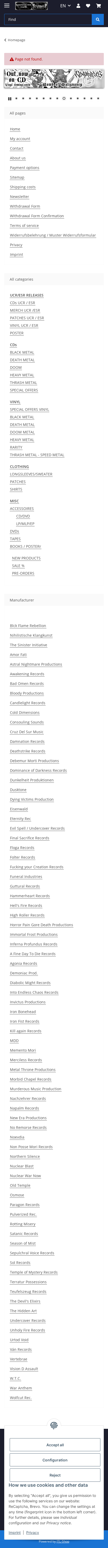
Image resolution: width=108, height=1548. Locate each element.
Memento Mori (23, 1050)
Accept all (55, 1445)
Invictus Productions (28, 1001)
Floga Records (22, 847)
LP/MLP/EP (25, 523)
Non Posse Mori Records (31, 1146)
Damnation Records (27, 741)
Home (15, 129)
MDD (14, 1040)
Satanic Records (24, 1233)
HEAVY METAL (22, 374)
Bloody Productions (27, 693)
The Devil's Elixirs (25, 1301)
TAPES (15, 538)
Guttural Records (25, 886)
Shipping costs (23, 186)
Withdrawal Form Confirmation (37, 215)
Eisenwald (19, 808)
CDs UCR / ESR (22, 302)
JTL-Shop (63, 1541)
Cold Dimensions (25, 712)
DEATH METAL (22, 359)
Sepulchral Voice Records (32, 1252)
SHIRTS (16, 489)
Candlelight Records (27, 702)
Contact (16, 148)
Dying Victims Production (32, 799)
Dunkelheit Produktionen (32, 780)
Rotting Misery (22, 1223)
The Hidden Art (23, 1310)
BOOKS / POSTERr (25, 546)
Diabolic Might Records (30, 982)
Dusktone (18, 789)
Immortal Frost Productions (34, 934)
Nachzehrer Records (28, 1098)
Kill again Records (25, 1030)
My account (20, 138)
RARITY (16, 447)
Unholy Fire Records (27, 1330)
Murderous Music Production (35, 1088)
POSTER (17, 332)
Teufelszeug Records (28, 1291)
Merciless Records (26, 1059)
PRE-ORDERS (23, 573)
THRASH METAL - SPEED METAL (37, 454)
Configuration (55, 1460)
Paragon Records (25, 1204)
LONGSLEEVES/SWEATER (31, 474)
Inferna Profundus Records (33, 944)
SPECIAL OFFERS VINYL (29, 409)
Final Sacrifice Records (29, 837)
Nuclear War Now (25, 1175)
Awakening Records (27, 673)
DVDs (14, 531)
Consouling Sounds (27, 722)
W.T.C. (15, 1378)
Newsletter (19, 196)
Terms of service (24, 225)
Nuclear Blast (22, 1166)
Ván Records (21, 1349)
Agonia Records (23, 963)
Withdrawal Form (25, 206)
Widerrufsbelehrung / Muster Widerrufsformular (53, 235)
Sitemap (17, 177)
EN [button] (63, 6)
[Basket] (98, 6)
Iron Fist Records (24, 1021)
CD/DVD (23, 516)
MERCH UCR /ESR (25, 310)
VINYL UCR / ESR (24, 325)
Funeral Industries (26, 876)
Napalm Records (24, 1108)
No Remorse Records (28, 1127)
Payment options (24, 167)
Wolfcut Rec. (21, 1397)
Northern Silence (25, 1156)
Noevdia (17, 1137)
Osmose (17, 1194)
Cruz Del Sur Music (27, 731)
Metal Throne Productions (33, 1069)
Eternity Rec (20, 818)
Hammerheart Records (30, 895)
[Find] (98, 19)
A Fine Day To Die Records (33, 953)
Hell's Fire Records (26, 905)
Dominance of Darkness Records (38, 770)
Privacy (32, 1532)
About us (18, 157)
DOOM (16, 367)
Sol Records (20, 1262)
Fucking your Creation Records (36, 866)
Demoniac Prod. (24, 973)
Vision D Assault (24, 1368)
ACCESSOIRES (22, 508)
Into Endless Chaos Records (34, 992)
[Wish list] (88, 6)
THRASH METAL (23, 382)
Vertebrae (18, 1359)
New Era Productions (28, 1117)
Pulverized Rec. (23, 1214)
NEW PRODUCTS (26, 558)
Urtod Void (19, 1339)
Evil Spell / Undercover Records (37, 828)
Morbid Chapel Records (30, 1079)
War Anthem (21, 1388)
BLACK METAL (22, 352)
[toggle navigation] (6, 3)
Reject (55, 1475)
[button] (78, 6)
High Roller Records (27, 915)
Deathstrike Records (27, 751)
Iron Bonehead (23, 1011)
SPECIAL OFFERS (24, 390)
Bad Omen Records (27, 683)
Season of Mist (23, 1243)
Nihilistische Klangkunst (31, 635)
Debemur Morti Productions (34, 760)
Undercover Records (28, 1320)
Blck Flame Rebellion (28, 625)
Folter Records (22, 857)
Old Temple (20, 1185)
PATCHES (18, 481)
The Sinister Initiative (28, 644)
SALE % (18, 565)
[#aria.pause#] (10, 99)
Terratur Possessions (28, 1281)
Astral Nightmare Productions (36, 664)
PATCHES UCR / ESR (27, 317)
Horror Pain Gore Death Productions (41, 924)
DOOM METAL (22, 432)
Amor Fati (18, 654)
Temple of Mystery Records (34, 1272)
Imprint (15, 1532)
